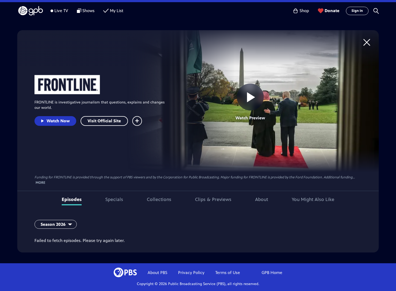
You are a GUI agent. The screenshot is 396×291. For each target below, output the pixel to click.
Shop (304, 10)
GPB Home (272, 272)
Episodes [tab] (72, 199)
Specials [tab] (114, 199)
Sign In (357, 11)
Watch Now (58, 120)
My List (116, 10)
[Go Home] (366, 42)
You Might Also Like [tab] (313, 199)
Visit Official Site (104, 120)
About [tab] (261, 199)
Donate (332, 10)
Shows (88, 10)
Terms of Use (227, 272)
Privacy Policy (191, 272)
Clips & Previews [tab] (213, 199)
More (40, 183)
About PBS (157, 272)
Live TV (61, 10)
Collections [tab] (159, 199)
